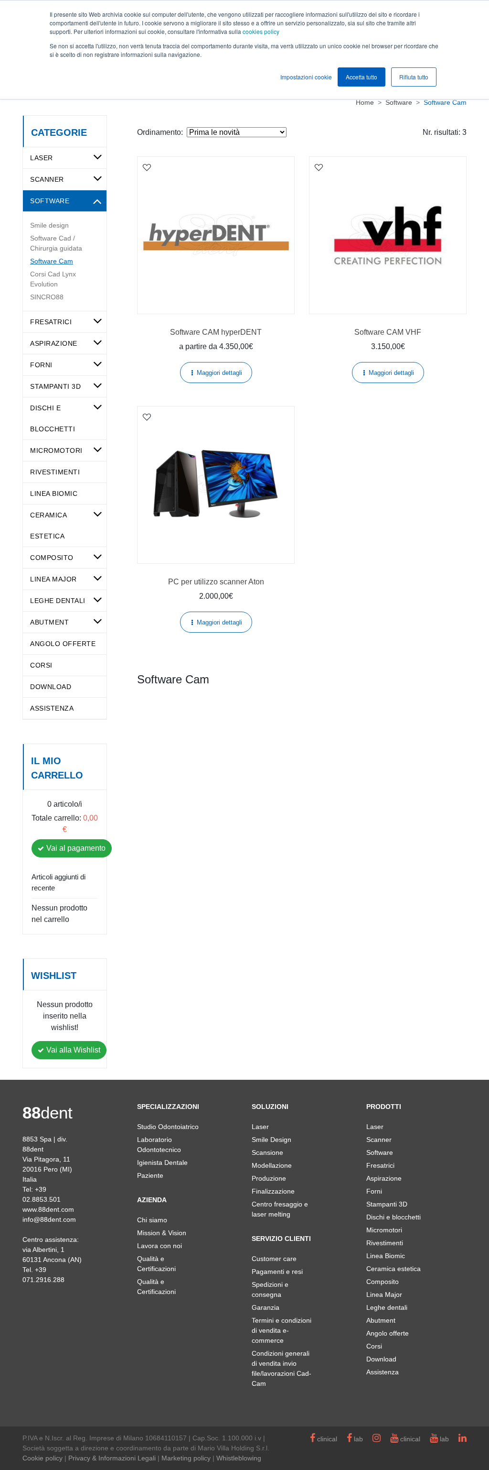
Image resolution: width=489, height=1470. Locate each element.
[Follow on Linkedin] (462, 1439)
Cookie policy (42, 1458)
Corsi (41, 665)
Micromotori (56, 450)
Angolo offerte (63, 643)
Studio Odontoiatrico (168, 1126)
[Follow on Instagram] (376, 1439)
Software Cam (51, 261)
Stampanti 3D (55, 386)
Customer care (274, 1258)
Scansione (267, 1152)
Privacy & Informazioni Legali (112, 1458)
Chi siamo (152, 1220)
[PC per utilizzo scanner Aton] (216, 484)
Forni (41, 365)
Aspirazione (53, 343)
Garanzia (265, 1307)
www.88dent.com (48, 1209)
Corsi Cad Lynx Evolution (53, 279)
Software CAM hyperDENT (216, 332)
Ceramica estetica (393, 1269)
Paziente (150, 1175)
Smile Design (271, 1139)
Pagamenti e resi (277, 1271)
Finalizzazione (273, 1191)
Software (49, 201)
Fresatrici (51, 322)
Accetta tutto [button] (361, 77)
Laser (41, 158)
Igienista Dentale (162, 1162)
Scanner (47, 179)
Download (50, 687)
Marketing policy (186, 1458)
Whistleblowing (238, 1458)
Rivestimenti (55, 472)
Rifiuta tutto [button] (413, 77)
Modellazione (272, 1165)
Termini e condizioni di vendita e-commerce (281, 1330)
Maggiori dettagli (219, 372)
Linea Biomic (53, 493)
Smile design (49, 225)
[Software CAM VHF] (387, 235)
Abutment (49, 622)
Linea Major (53, 579)
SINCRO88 (47, 297)
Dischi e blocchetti (393, 1217)
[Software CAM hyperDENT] (216, 235)
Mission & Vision (161, 1233)
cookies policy (261, 31)
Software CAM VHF (387, 332)
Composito (52, 557)
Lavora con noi (159, 1246)
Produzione (269, 1178)
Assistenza (52, 708)
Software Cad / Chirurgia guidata (56, 243)
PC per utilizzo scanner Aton (216, 582)
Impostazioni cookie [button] (306, 77)
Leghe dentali (57, 600)
